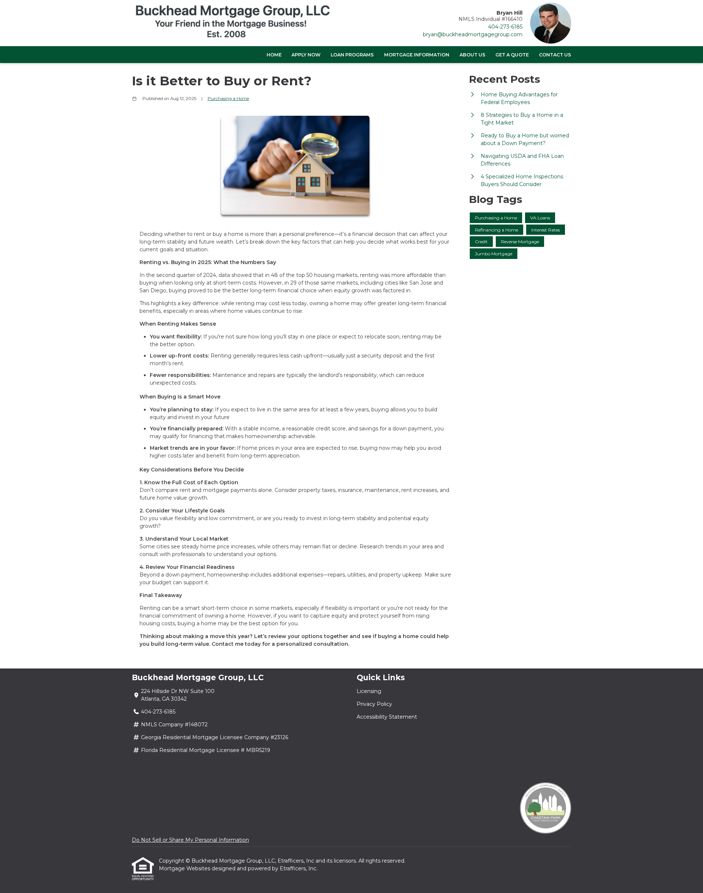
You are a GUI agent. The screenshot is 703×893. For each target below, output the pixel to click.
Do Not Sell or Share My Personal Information (190, 840)
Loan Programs (352, 55)
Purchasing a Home (228, 98)
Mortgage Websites (185, 868)
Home (274, 55)
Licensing (369, 691)
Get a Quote (512, 55)
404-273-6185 (505, 26)
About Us (473, 55)
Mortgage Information (416, 55)
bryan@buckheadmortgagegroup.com (472, 34)
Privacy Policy (374, 704)
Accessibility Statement (387, 717)
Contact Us (555, 55)
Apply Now (305, 55)
